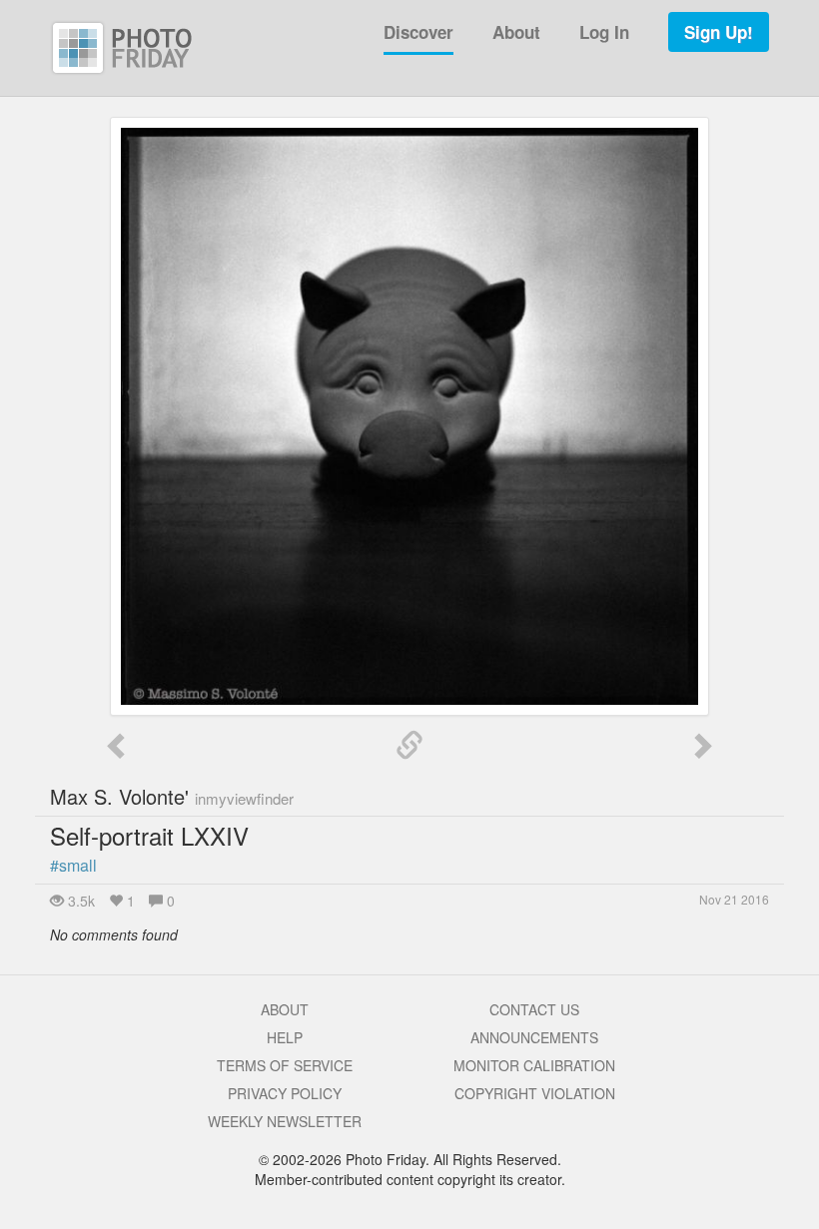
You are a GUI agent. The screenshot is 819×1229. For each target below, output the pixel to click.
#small (73, 865)
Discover (418, 32)
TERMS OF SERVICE (285, 1065)
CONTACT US (534, 1009)
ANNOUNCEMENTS (534, 1037)
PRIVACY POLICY (285, 1093)
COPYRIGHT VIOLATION (534, 1093)
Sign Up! (718, 32)
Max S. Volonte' (172, 796)
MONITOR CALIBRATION (534, 1065)
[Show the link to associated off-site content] (409, 746)
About (516, 32)
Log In (604, 32)
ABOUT (285, 1009)
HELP (285, 1037)
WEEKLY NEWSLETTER (285, 1121)
